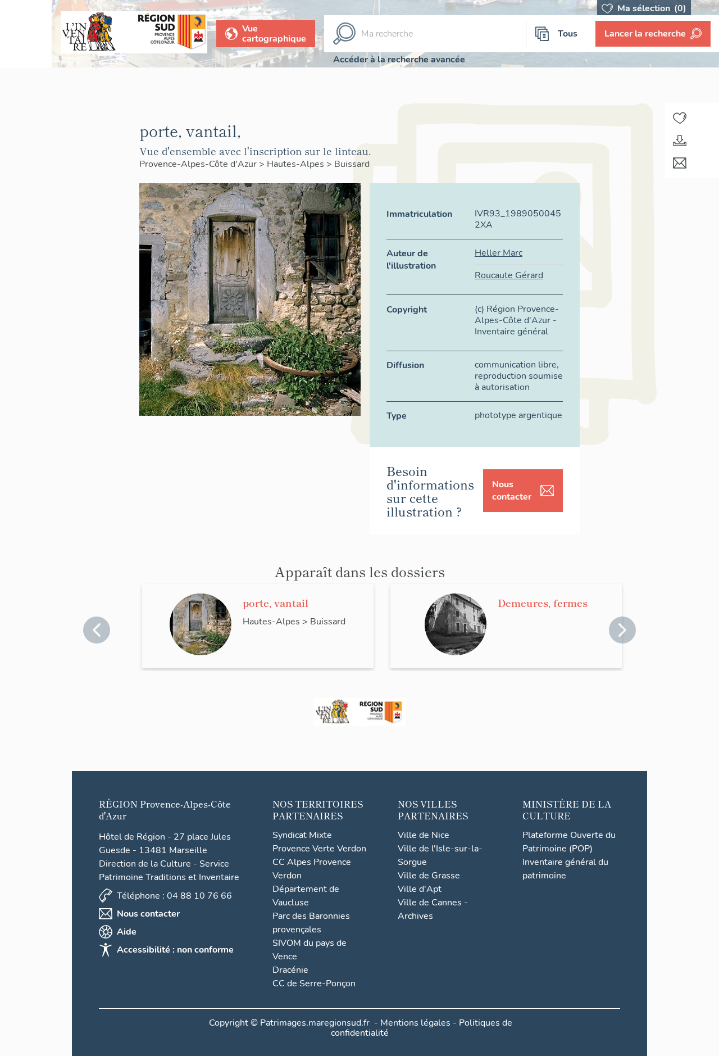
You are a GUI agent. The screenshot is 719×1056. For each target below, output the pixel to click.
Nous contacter (511, 490)
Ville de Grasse (429, 875)
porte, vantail (275, 602)
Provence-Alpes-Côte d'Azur (199, 164)
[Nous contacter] (679, 163)
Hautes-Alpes (296, 164)
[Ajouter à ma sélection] (679, 118)
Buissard (352, 164)
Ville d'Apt (420, 889)
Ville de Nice (423, 835)
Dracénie (290, 970)
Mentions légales (415, 1023)
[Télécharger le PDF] (679, 140)
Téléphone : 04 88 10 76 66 (174, 896)
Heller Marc (498, 253)
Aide (126, 932)
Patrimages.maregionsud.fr (315, 1023)
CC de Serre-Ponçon (314, 983)
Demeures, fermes (543, 602)
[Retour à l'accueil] (26, 33)
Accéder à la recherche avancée (399, 59)
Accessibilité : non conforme (175, 950)
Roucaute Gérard (509, 275)
